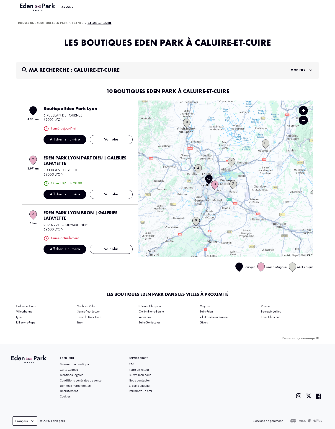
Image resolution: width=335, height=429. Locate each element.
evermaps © (310, 338)
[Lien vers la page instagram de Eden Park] (299, 396)
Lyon (19, 317)
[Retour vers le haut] (317, 379)
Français (21, 421)
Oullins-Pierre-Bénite (151, 311)
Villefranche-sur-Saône (214, 317)
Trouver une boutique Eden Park (42, 23)
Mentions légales (71, 375)
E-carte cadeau (139, 385)
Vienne (265, 306)
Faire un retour (139, 369)
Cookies (65, 396)
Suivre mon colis (140, 375)
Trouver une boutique (74, 364)
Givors (204, 322)
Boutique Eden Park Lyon (70, 109)
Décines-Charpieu (150, 306)
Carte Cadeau (69, 369)
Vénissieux (145, 317)
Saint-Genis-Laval (149, 322)
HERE (308, 255)
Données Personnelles (75, 385)
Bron (80, 322)
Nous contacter (139, 380)
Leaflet (286, 255)
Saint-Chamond (271, 317)
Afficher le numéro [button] (65, 139)
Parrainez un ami (140, 391)
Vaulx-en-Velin (86, 306)
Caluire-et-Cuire (26, 306)
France (77, 23)
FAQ (131, 364)
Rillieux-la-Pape (25, 322)
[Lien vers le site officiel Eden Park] (38, 7)
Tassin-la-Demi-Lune (89, 317)
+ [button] (303, 110)
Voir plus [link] (111, 139)
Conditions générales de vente (80, 380)
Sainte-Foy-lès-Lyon (88, 311)
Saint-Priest (206, 311)
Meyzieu (205, 306)
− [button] (303, 120)
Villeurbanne (24, 311)
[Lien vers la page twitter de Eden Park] (308, 396)
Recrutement (69, 391)
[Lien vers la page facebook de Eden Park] (318, 396)
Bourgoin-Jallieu (271, 311)
